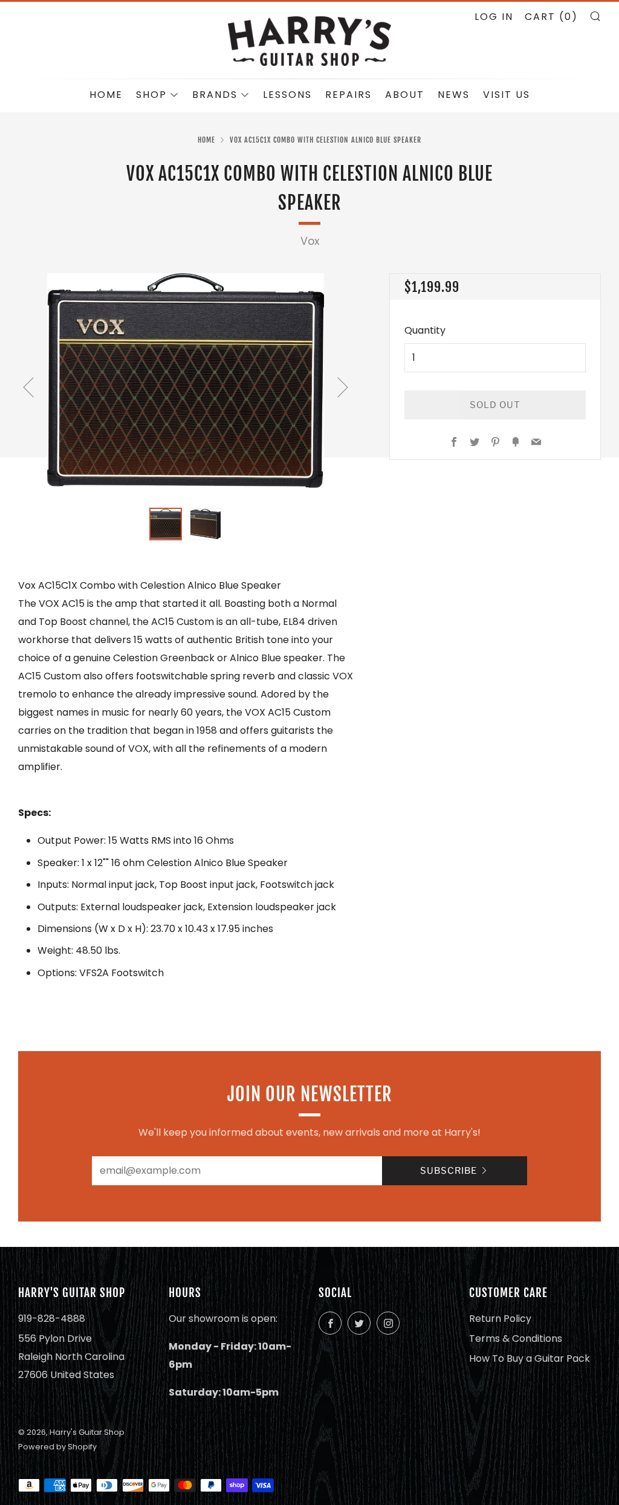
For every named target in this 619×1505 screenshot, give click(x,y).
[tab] (165, 524)
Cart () (551, 17)
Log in (494, 17)
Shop (151, 95)
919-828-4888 (51, 1318)
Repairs (348, 95)
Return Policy (500, 1318)
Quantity (425, 330)
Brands (215, 95)
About (404, 95)
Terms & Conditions (515, 1338)
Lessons (287, 95)
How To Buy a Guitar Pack (529, 1358)
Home (106, 95)
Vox (309, 241)
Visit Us (506, 95)
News (454, 95)
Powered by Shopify (57, 1447)
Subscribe (448, 1170)
